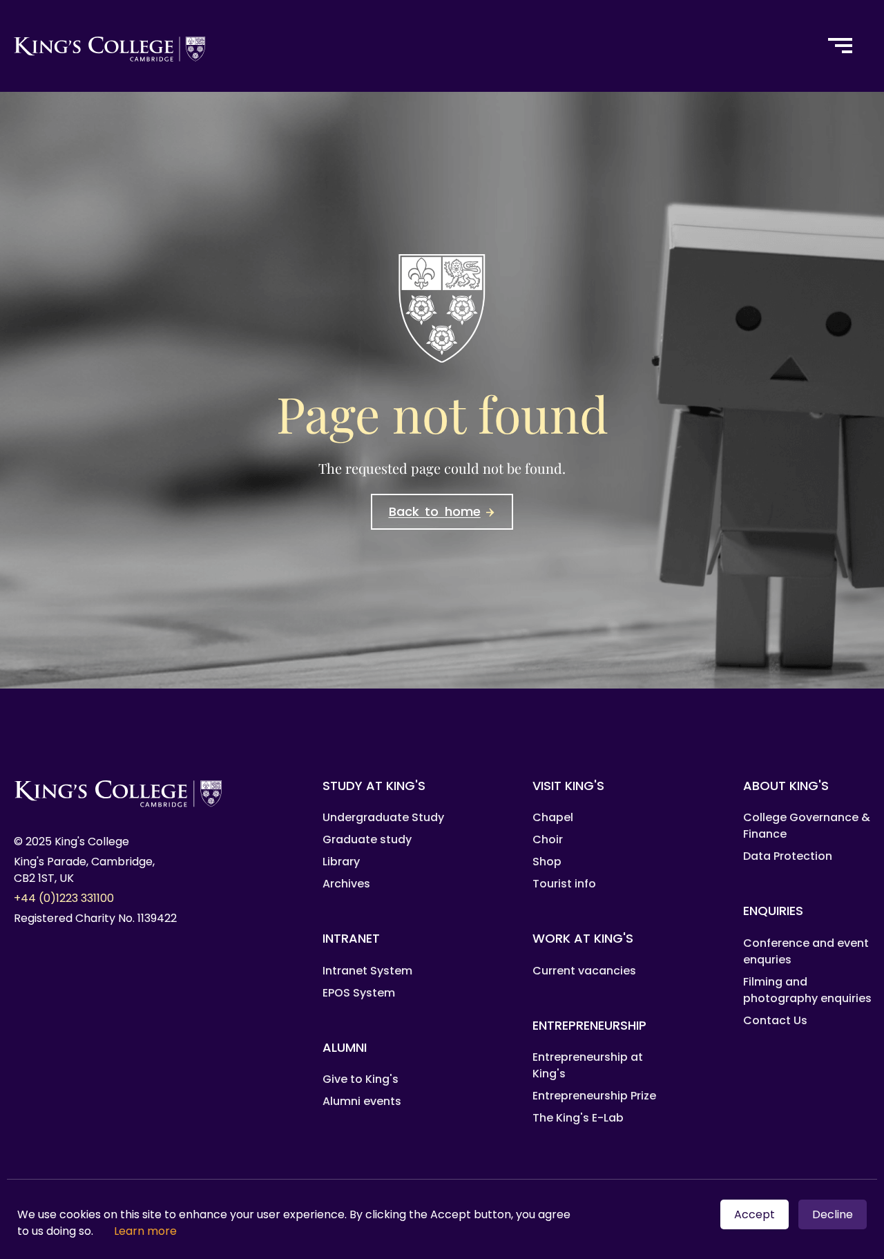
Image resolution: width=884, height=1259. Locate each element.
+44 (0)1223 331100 (64, 898)
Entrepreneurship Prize (594, 1096)
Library (341, 861)
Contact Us (775, 1020)
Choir (547, 839)
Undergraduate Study (383, 817)
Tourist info (564, 884)
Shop (546, 861)
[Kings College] (405, 46)
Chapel (552, 817)
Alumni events (362, 1101)
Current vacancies (584, 971)
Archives (346, 884)
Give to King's (360, 1079)
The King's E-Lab (578, 1118)
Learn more (145, 1231)
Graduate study (367, 839)
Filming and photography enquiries (807, 990)
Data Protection (787, 856)
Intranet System (367, 971)
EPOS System (359, 993)
